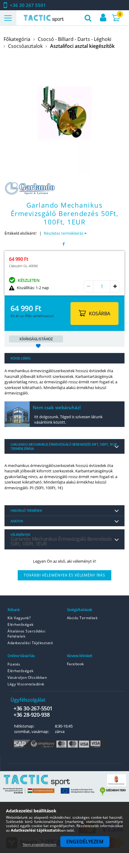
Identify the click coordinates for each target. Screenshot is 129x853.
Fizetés (14, 664)
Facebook (75, 663)
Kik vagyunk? (19, 617)
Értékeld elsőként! (20, 233)
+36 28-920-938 (32, 714)
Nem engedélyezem (39, 844)
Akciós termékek (82, 617)
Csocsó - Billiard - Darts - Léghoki (74, 39)
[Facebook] (63, 244)
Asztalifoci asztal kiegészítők (82, 46)
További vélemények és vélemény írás (64, 575)
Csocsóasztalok (25, 46)
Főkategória (17, 39)
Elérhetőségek (21, 624)
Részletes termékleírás (64, 233)
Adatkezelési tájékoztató (30, 642)
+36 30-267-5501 (33, 708)
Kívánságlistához (36, 339)
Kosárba (99, 313)
